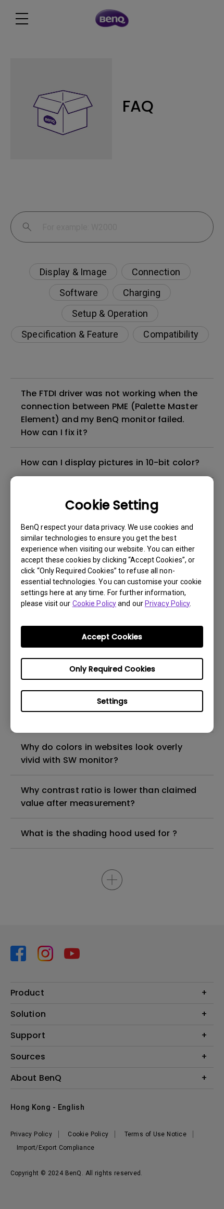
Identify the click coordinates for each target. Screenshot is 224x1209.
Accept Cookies (112, 637)
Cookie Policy (94, 603)
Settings (112, 701)
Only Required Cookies (112, 669)
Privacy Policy (167, 603)
